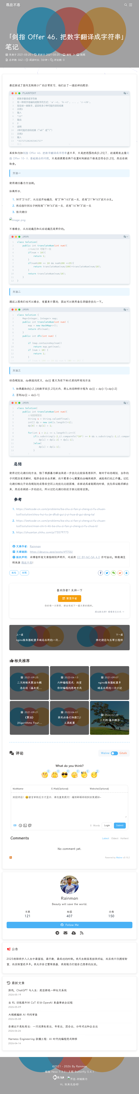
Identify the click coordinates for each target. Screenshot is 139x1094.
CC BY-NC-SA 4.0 (88, 557)
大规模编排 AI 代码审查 (22, 1014)
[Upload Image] (25, 825)
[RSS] (81, 933)
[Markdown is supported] (16, 825)
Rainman (35, 546)
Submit (119, 825)
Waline (119, 858)
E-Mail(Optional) (59, 788)
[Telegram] (57, 933)
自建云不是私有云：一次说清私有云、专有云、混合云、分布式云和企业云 (53, 1026)
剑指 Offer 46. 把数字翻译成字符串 (45, 153)
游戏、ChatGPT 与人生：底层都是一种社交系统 (37, 990)
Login (107, 825)
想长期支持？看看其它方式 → (109, 612)
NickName (18, 788)
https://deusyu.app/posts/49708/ (51, 551)
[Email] (65, 933)
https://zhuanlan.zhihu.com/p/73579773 (42, 532)
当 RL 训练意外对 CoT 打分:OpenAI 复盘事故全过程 (40, 1002)
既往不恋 (26, 562)
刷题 (82, 54)
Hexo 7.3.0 (58, 1071)
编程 (68, 54)
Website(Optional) (99, 788)
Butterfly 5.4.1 (84, 1071)
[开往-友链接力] (77, 1079)
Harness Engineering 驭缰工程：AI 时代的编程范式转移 (42, 1039)
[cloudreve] (73, 933)
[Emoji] (20, 825)
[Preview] (30, 825)
